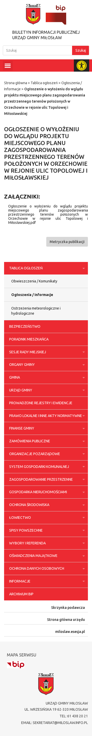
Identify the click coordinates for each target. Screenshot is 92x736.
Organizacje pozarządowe (34, 454)
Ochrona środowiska (29, 505)
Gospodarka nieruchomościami (38, 492)
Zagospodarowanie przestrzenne (41, 479)
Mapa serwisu (21, 655)
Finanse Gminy (21, 428)
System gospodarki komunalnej (39, 467)
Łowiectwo (20, 517)
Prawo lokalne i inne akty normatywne (45, 416)
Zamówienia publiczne (29, 441)
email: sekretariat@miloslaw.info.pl (54, 723)
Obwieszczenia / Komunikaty (34, 281)
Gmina (14, 377)
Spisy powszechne (26, 530)
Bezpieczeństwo (24, 326)
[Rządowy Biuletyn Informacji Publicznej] (15, 664)
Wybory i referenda (27, 543)
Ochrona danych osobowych (36, 568)
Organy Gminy (22, 364)
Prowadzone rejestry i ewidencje (40, 403)
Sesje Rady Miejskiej (27, 352)
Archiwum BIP (21, 594)
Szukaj (80, 50)
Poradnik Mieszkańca (29, 339)
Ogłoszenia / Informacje (32, 295)
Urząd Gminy (20, 390)
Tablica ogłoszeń (44, 83)
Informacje (19, 581)
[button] (8, 66)
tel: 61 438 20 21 (74, 716)
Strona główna (15, 83)
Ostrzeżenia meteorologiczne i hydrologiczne (36, 310)
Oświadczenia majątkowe (33, 556)
